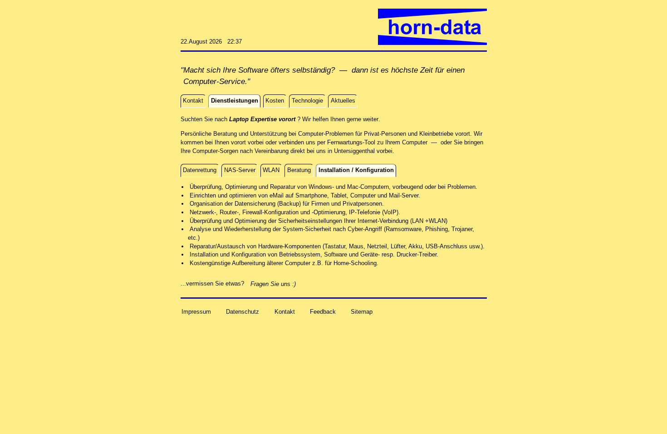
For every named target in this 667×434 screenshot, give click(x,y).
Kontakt (285, 311)
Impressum (196, 311)
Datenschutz (242, 311)
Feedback (323, 311)
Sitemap (362, 311)
